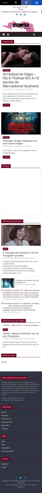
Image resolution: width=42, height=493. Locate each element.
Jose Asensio (20, 89)
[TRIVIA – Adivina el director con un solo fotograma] (21, 325)
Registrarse (5, 464)
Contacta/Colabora (7, 451)
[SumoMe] (37, 2)
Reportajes (4, 415)
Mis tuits (4, 362)
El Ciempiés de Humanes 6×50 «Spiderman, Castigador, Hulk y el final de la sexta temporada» (19, 309)
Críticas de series (6, 422)
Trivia (5, 330)
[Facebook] (26, 2)
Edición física (5, 425)
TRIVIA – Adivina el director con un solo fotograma (21, 335)
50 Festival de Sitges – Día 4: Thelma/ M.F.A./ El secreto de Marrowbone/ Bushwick (21, 80)
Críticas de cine (6, 419)
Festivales (6, 70)
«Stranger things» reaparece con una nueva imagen (20, 142)
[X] (15, 2)
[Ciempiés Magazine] (21, 21)
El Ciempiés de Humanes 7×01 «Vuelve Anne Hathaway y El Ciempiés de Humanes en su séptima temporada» (21, 296)
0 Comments (29, 89)
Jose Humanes (20, 258)
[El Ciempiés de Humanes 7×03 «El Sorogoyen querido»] (21, 226)
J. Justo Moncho (19, 339)
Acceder (4, 467)
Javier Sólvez (19, 146)
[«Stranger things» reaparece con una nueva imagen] (21, 113)
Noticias (6, 137)
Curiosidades (5, 448)
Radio (5, 249)
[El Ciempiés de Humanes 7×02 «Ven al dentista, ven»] (7, 279)
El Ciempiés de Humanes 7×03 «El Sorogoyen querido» (20, 254)
